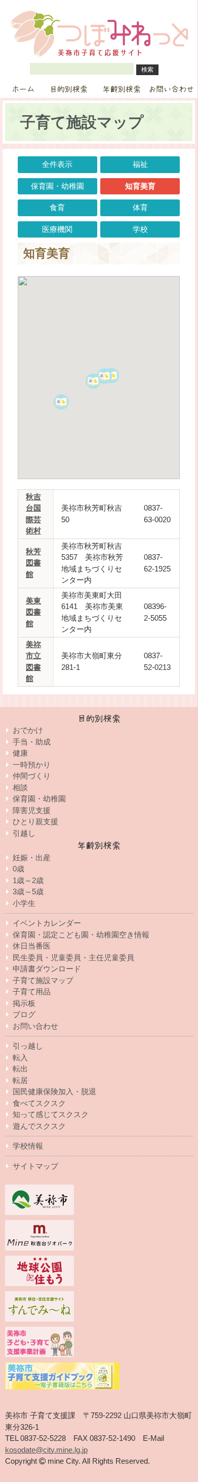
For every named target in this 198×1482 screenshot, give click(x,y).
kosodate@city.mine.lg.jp (46, 1449)
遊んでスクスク (39, 1126)
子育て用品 (32, 991)
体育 (140, 207)
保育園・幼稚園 (57, 186)
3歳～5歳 (28, 891)
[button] (102, 389)
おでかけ (28, 730)
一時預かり (32, 764)
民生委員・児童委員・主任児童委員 (73, 957)
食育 (57, 207)
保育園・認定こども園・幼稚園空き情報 (81, 934)
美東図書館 (33, 612)
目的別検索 (69, 89)
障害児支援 (32, 810)
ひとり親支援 (35, 821)
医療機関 (57, 229)
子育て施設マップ (43, 980)
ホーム (23, 89)
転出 (20, 1068)
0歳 (18, 868)
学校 (140, 229)
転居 (20, 1080)
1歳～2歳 (28, 880)
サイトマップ (35, 1166)
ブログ (24, 1014)
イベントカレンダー (47, 923)
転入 (20, 1057)
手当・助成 (32, 741)
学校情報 (28, 1145)
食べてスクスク (39, 1103)
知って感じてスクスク (51, 1114)
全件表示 (57, 164)
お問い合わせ (171, 89)
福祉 (140, 164)
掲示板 (24, 1003)
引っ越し (28, 1045)
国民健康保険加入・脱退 (54, 1091)
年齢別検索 (122, 89)
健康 (20, 753)
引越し (24, 833)
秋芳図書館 (33, 563)
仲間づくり (32, 775)
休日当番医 (32, 945)
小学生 (24, 903)
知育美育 (140, 186)
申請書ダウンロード (47, 968)
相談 (20, 787)
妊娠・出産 (32, 857)
